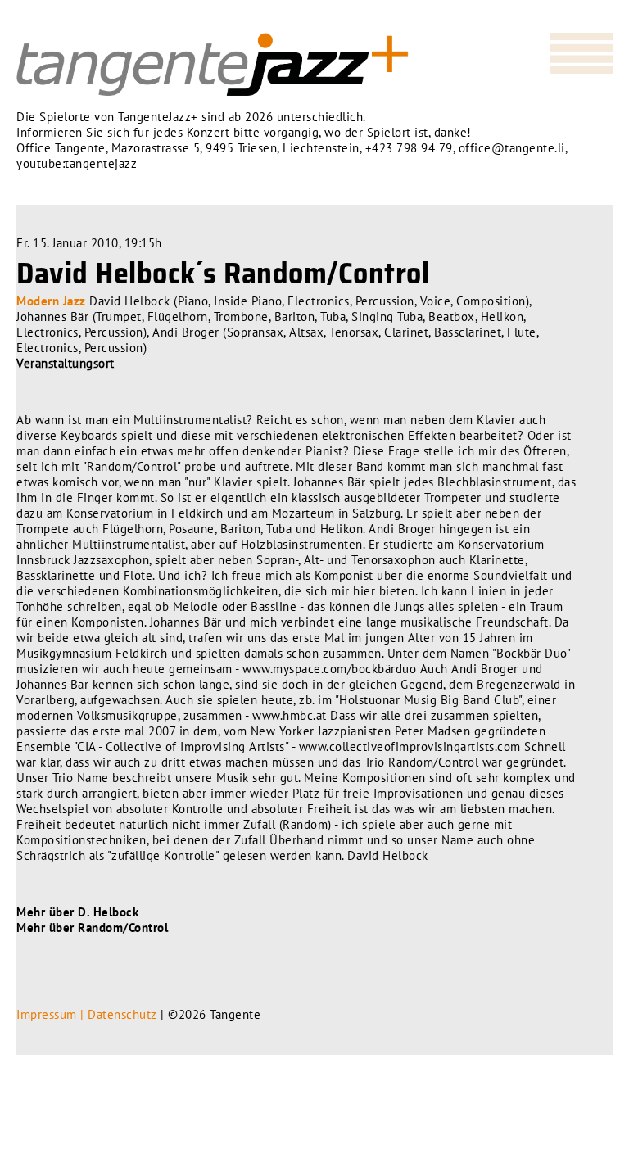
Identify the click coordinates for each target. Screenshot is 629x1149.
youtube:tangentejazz (76, 163)
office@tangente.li (512, 148)
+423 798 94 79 (409, 148)
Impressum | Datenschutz (86, 1014)
